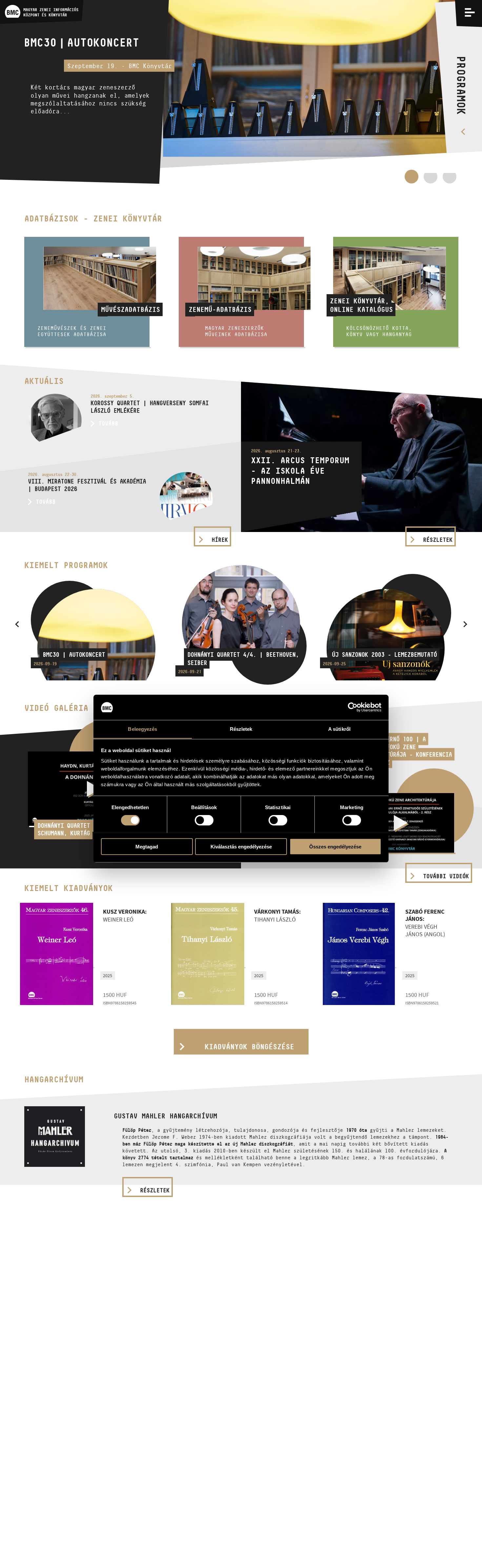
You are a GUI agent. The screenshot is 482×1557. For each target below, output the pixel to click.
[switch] (204, 820)
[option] (241, 92)
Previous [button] (17, 624)
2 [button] (430, 180)
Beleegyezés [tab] (142, 728)
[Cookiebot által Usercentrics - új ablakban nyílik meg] (352, 707)
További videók (446, 876)
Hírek (219, 540)
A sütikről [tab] (339, 728)
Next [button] (465, 624)
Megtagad (146, 846)
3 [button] (449, 180)
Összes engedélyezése (335, 846)
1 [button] (411, 176)
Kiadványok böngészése (249, 1046)
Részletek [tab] (241, 728)
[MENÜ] (469, 12)
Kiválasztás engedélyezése (241, 846)
